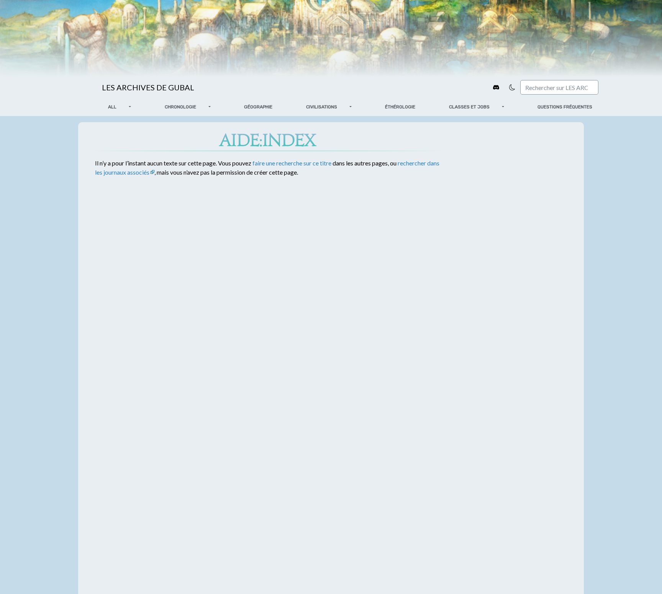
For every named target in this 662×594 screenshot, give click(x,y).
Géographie (258, 107)
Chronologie (180, 107)
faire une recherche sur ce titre (291, 163)
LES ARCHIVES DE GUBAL (148, 87)
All (112, 107)
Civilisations (321, 107)
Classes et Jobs (469, 107)
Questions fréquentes (564, 107)
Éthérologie (400, 107)
